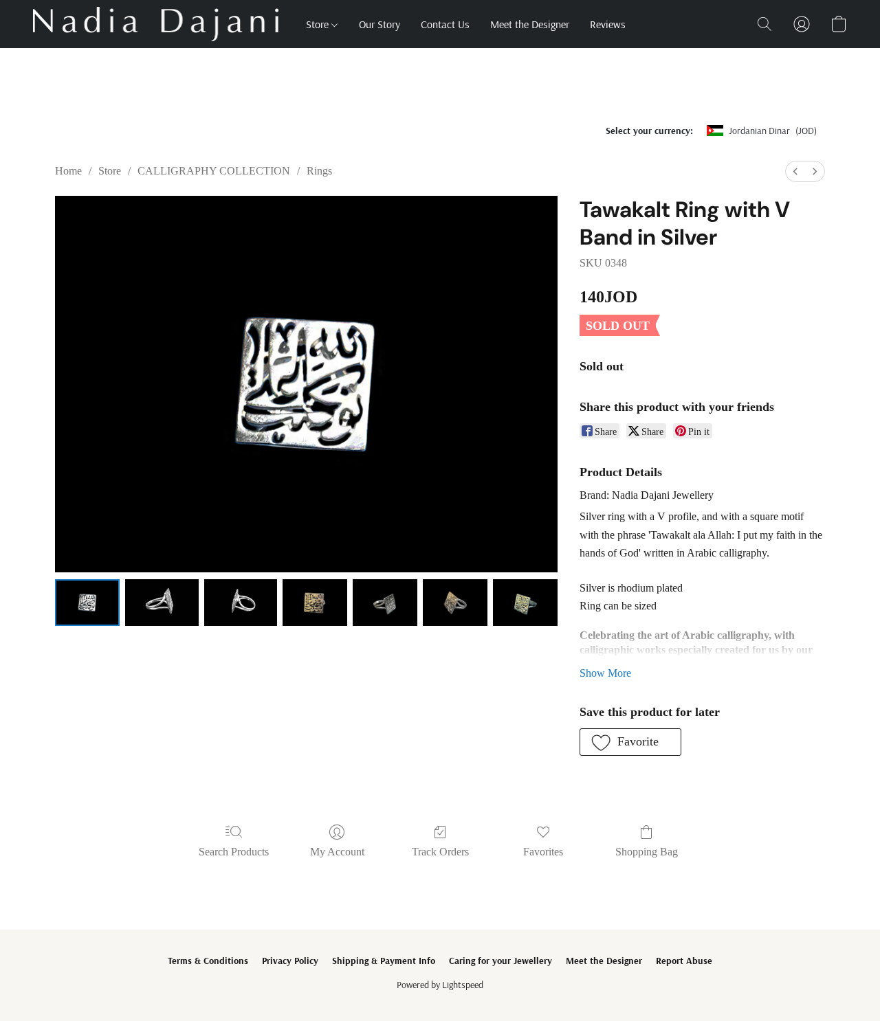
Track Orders (440, 851)
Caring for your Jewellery (500, 960)
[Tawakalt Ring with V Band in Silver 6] (525, 602)
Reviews (608, 24)
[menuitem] (795, 171)
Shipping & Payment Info (383, 960)
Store (318, 24)
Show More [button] (605, 673)
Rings (319, 171)
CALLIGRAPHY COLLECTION (214, 171)
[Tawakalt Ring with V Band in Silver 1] (162, 602)
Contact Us (445, 24)
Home (68, 171)
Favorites (543, 851)
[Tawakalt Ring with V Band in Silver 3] (315, 602)
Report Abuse (684, 960)
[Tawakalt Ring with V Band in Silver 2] (241, 602)
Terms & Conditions (208, 960)
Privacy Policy (290, 960)
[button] (155, 24)
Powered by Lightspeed (440, 984)
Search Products (234, 851)
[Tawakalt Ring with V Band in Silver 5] (455, 602)
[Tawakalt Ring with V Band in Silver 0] (87, 602)
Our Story (379, 24)
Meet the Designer (529, 24)
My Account (337, 851)
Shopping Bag (646, 851)
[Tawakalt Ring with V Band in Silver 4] (385, 602)
